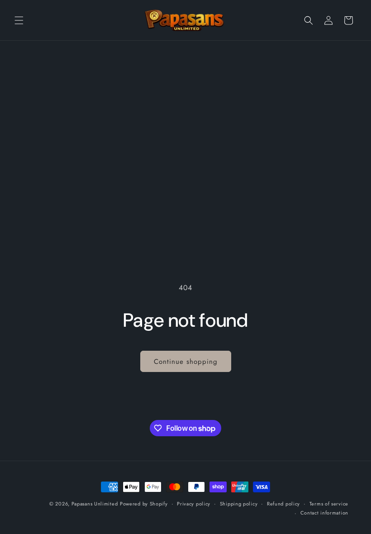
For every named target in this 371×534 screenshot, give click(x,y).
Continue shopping (186, 362)
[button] (19, 20)
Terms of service (328, 503)
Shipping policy (239, 503)
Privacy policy (193, 503)
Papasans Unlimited (94, 503)
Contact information (324, 512)
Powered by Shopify (144, 503)
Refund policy (283, 503)
